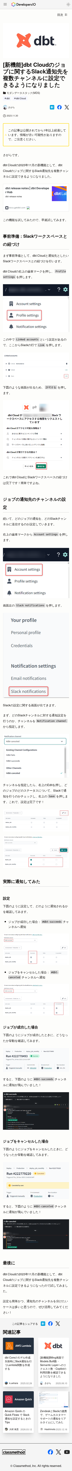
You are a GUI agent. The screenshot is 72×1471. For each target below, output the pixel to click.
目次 (60, 14)
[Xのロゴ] (58, 1452)
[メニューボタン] (5, 5)
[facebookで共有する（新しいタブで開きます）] (59, 107)
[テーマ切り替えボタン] (68, 4)
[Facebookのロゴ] (50, 1452)
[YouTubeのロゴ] (67, 1452)
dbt (8, 98)
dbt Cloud (21, 98)
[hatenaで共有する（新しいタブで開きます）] (52, 107)
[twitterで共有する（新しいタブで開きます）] (67, 107)
